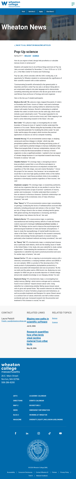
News (15, 410)
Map (15, 405)
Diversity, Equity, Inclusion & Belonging (46, 420)
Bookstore (34, 405)
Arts (15, 396)
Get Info (31, 11)
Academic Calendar (37, 396)
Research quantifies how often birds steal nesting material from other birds (37, 338)
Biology (28, 56)
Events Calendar (36, 401)
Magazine (17, 420)
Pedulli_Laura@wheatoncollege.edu (13, 321)
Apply (41, 11)
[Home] (13, 4)
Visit (23, 11)
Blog (15, 415)
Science (36, 56)
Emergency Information (39, 410)
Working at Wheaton (38, 415)
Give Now (50, 11)
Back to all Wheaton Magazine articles (33, 45)
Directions (17, 401)
